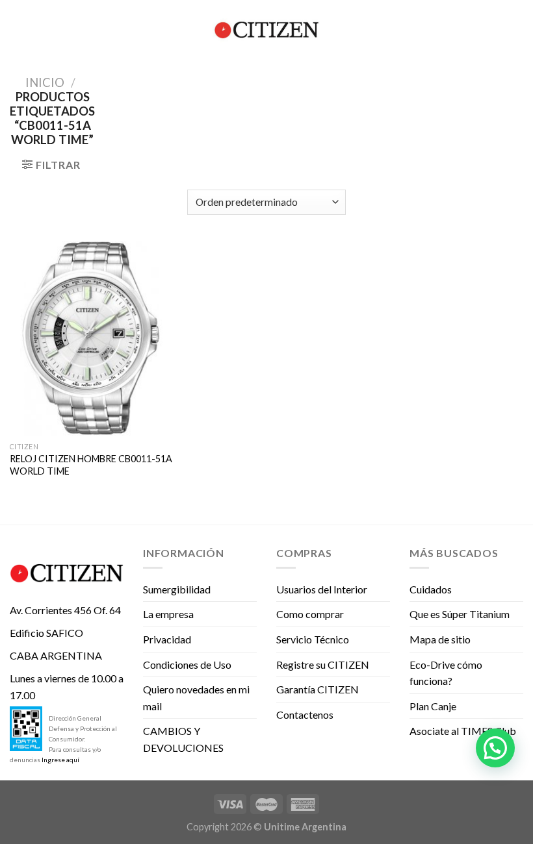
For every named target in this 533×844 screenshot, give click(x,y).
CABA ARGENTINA (56, 655)
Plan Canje (433, 706)
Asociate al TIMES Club (463, 731)
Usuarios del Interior (321, 589)
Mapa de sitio (440, 639)
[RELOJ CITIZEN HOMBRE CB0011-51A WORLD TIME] (91, 338)
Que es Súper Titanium (460, 614)
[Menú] (17, 29)
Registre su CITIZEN (322, 664)
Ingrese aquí (60, 759)
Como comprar (310, 614)
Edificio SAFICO (46, 633)
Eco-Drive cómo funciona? (446, 673)
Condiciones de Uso (187, 664)
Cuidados (431, 589)
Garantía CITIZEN (317, 689)
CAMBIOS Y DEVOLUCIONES (183, 739)
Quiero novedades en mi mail (196, 697)
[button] (495, 747)
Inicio (44, 82)
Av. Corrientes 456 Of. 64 (65, 610)
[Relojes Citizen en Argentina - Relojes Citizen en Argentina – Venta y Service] (266, 29)
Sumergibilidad (177, 589)
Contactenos (304, 714)
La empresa (168, 614)
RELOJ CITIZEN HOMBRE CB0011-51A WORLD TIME (91, 465)
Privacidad (167, 639)
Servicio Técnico (312, 639)
